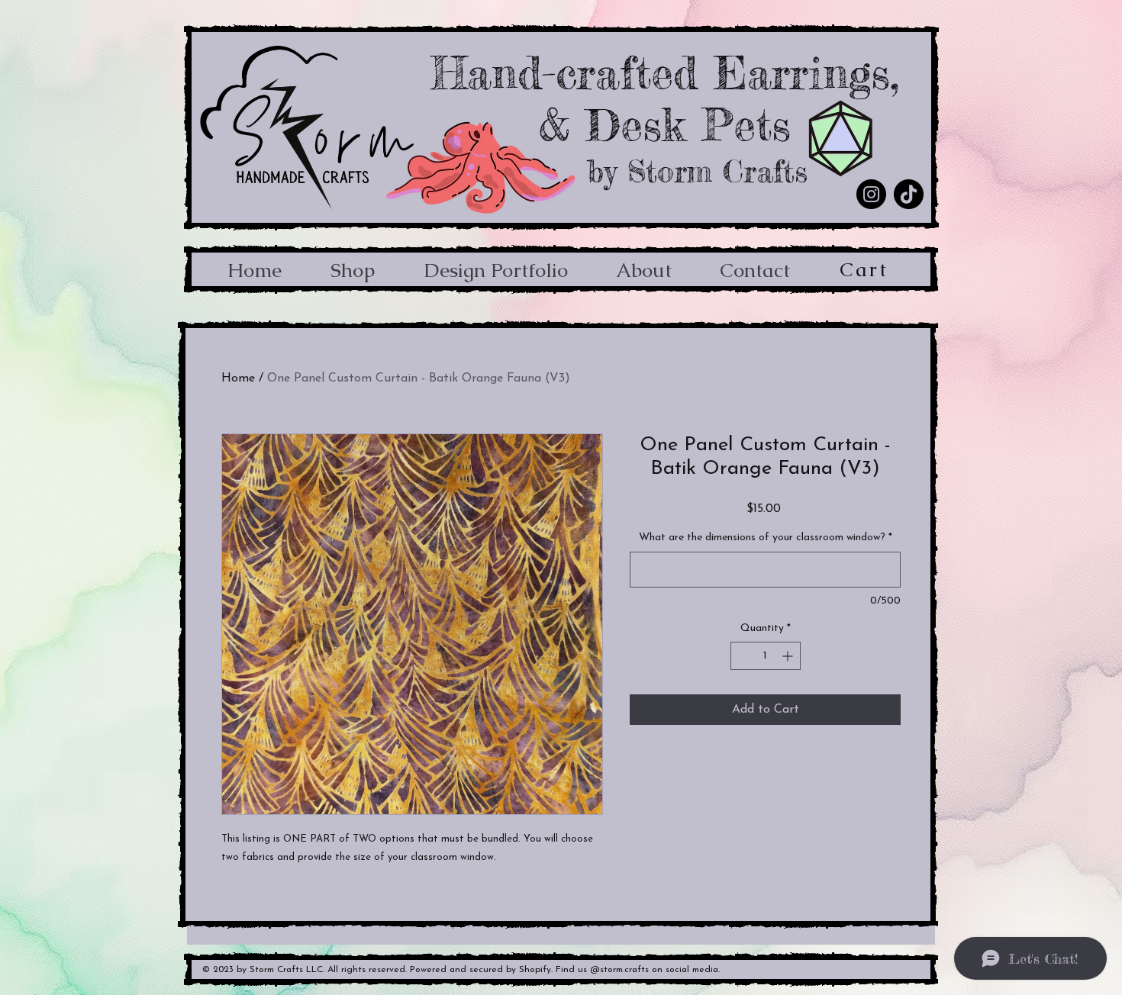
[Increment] (788, 655)
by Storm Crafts (698, 171)
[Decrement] (742, 655)
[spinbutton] (765, 655)
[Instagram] (871, 194)
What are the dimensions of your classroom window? (765, 537)
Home (238, 378)
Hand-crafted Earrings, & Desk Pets (665, 98)
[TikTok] (909, 194)
